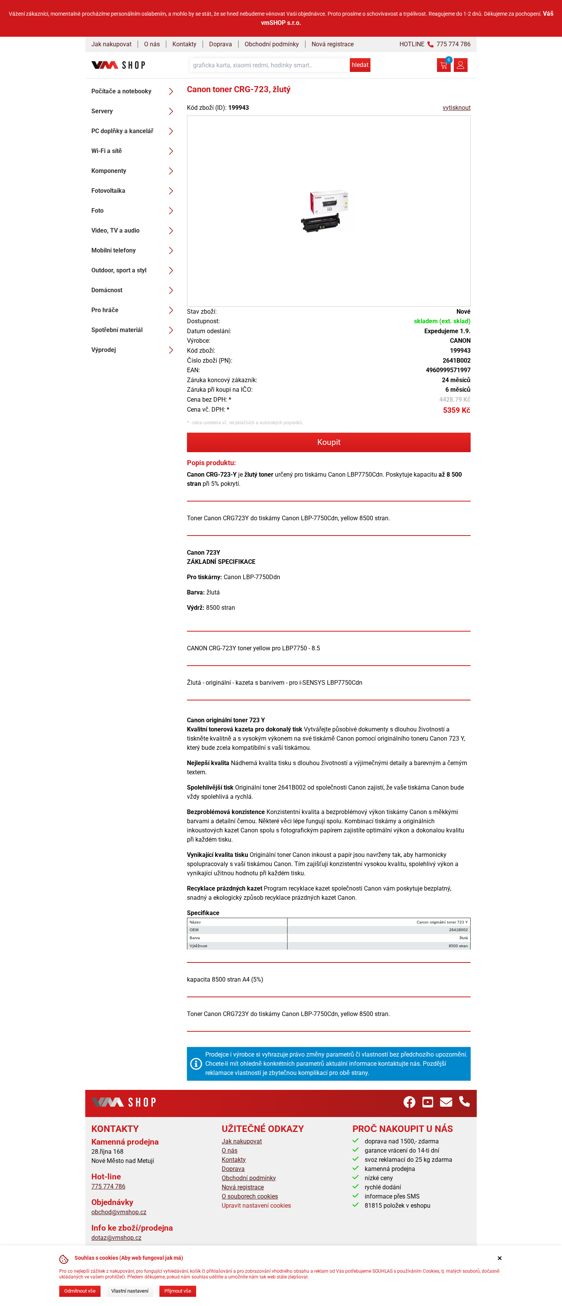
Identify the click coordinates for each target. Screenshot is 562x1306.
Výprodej (103, 349)
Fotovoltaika (108, 190)
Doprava (220, 44)
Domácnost (106, 290)
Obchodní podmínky (272, 44)
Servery (102, 111)
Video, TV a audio (115, 230)
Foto (97, 210)
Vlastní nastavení (129, 1291)
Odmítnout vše (80, 1291)
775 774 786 (108, 1186)
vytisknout (457, 107)
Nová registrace (333, 44)
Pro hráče (105, 310)
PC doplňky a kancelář (122, 131)
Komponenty (108, 170)
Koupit (329, 442)
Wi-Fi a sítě (106, 151)
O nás (152, 44)
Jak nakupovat (111, 44)
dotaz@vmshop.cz (116, 1237)
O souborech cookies (250, 1196)
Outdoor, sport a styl (118, 270)
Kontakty (184, 44)
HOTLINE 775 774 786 (435, 44)
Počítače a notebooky (121, 91)
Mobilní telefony (113, 250)
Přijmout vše (177, 1291)
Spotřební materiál (117, 330)
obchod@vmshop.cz (118, 1212)
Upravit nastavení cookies (256, 1205)
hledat (360, 64)
